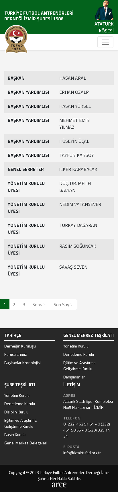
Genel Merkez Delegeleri (25, 443)
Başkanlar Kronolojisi (22, 363)
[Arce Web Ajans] (59, 484)
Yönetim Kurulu (75, 346)
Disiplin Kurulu (16, 412)
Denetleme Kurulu (78, 354)
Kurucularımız (15, 354)
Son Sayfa (64, 304)
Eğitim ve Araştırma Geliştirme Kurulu (79, 366)
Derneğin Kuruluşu (20, 346)
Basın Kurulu (14, 435)
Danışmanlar (74, 377)
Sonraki (39, 304)
